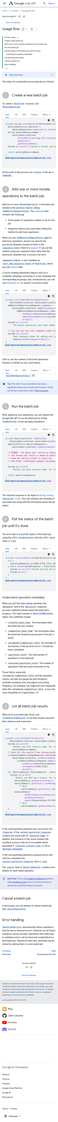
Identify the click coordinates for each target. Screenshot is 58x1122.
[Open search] (44, 3)
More (45, 114)
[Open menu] (4, 3)
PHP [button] (24, 114)
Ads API (30, 3)
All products (7, 1097)
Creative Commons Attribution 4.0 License (27, 986)
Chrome (5, 1079)
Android (5, 1074)
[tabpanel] (29, 143)
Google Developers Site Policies (22, 992)
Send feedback (13, 22)
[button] (29, 75)
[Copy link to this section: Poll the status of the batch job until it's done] (31, 526)
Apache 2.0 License (36, 989)
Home (4, 11)
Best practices (42, 391)
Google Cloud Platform (12, 1088)
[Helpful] (19, 16)
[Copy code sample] (53, 120)
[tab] (7, 114)
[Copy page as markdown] (31, 29)
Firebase (6, 1083)
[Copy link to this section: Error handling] (26, 920)
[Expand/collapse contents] (17, 37)
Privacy (14, 1109)
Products (14, 11)
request (34, 248)
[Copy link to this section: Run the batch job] (41, 406)
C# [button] (15, 114)
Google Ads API (28, 11)
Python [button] (34, 114)
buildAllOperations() (19, 375)
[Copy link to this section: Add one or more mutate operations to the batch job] (47, 196)
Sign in (51, 3)
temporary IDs (13, 283)
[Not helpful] (24, 16)
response (39, 211)
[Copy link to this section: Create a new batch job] (50, 95)
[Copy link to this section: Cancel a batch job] (33, 898)
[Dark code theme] (49, 120)
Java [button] (7, 114)
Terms (5, 1109)
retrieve (14, 267)
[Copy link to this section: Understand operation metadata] (47, 597)
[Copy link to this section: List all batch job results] (50, 706)
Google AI (6, 1093)
